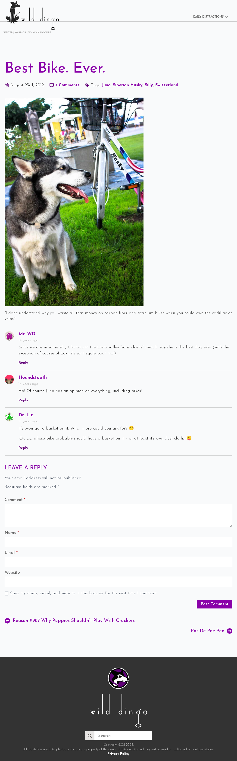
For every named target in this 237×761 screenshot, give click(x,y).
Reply (23, 363)
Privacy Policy (118, 754)
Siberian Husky (128, 85)
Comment (15, 500)
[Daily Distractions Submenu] (228, 17)
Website (12, 573)
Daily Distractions (208, 17)
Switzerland (166, 85)
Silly (149, 85)
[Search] (89, 736)
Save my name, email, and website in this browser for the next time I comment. (83, 593)
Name (12, 533)
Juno (106, 85)
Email (11, 553)
